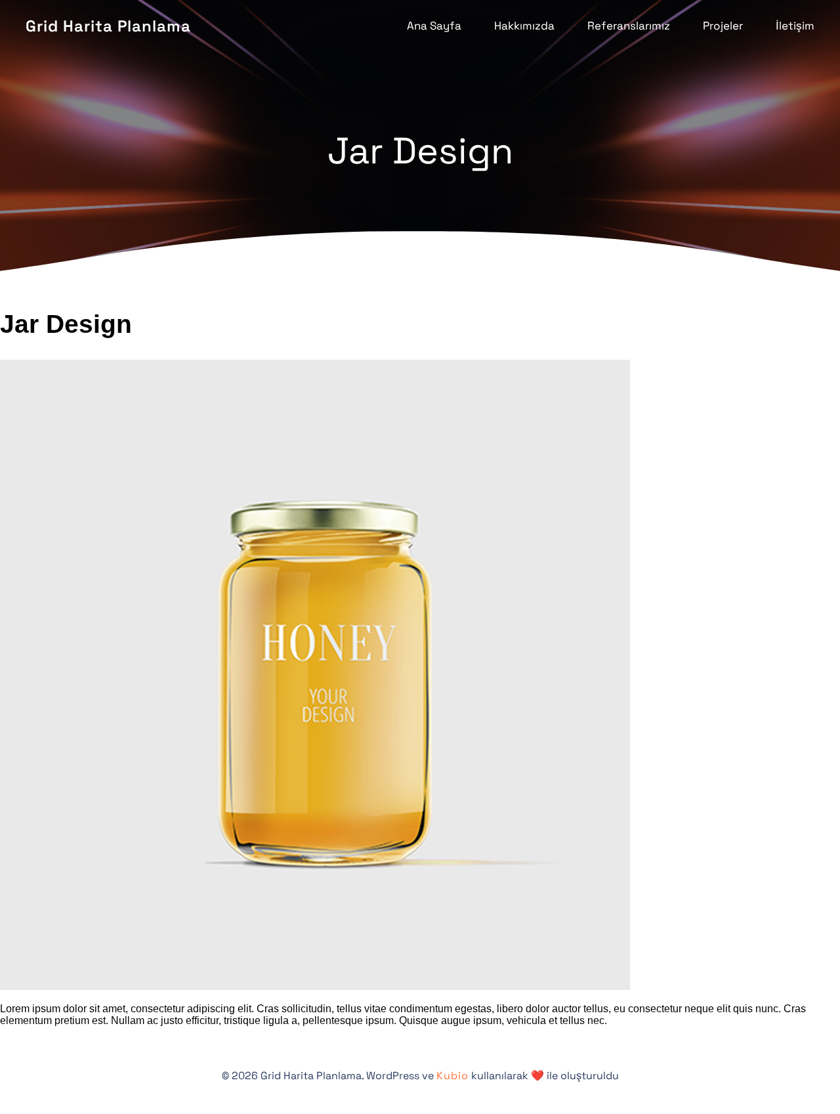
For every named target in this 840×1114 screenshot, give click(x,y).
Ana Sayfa (434, 25)
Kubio (452, 1075)
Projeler (723, 25)
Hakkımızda (524, 25)
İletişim (795, 25)
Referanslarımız (628, 25)
